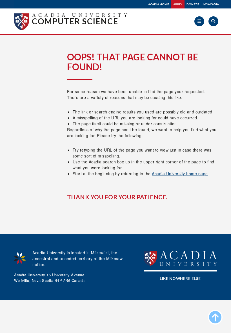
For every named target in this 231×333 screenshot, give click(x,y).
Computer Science (75, 21)
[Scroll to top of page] (215, 317)
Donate (192, 4)
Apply (177, 4)
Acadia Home (158, 4)
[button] (199, 21)
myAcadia (211, 4)
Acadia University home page (180, 173)
